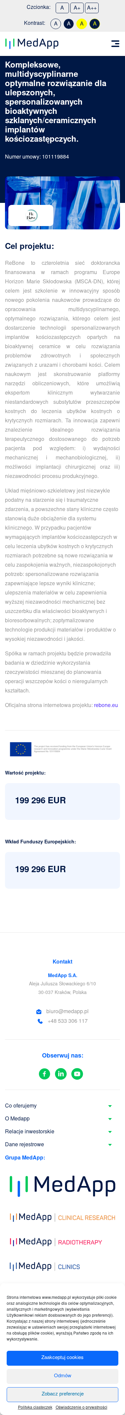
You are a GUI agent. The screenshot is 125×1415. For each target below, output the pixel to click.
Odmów (62, 1376)
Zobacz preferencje (63, 1394)
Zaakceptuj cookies (62, 1357)
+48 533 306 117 (68, 1021)
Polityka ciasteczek (35, 1408)
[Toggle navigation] (115, 43)
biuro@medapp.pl (67, 1011)
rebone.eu (106, 705)
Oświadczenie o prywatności (81, 1408)
